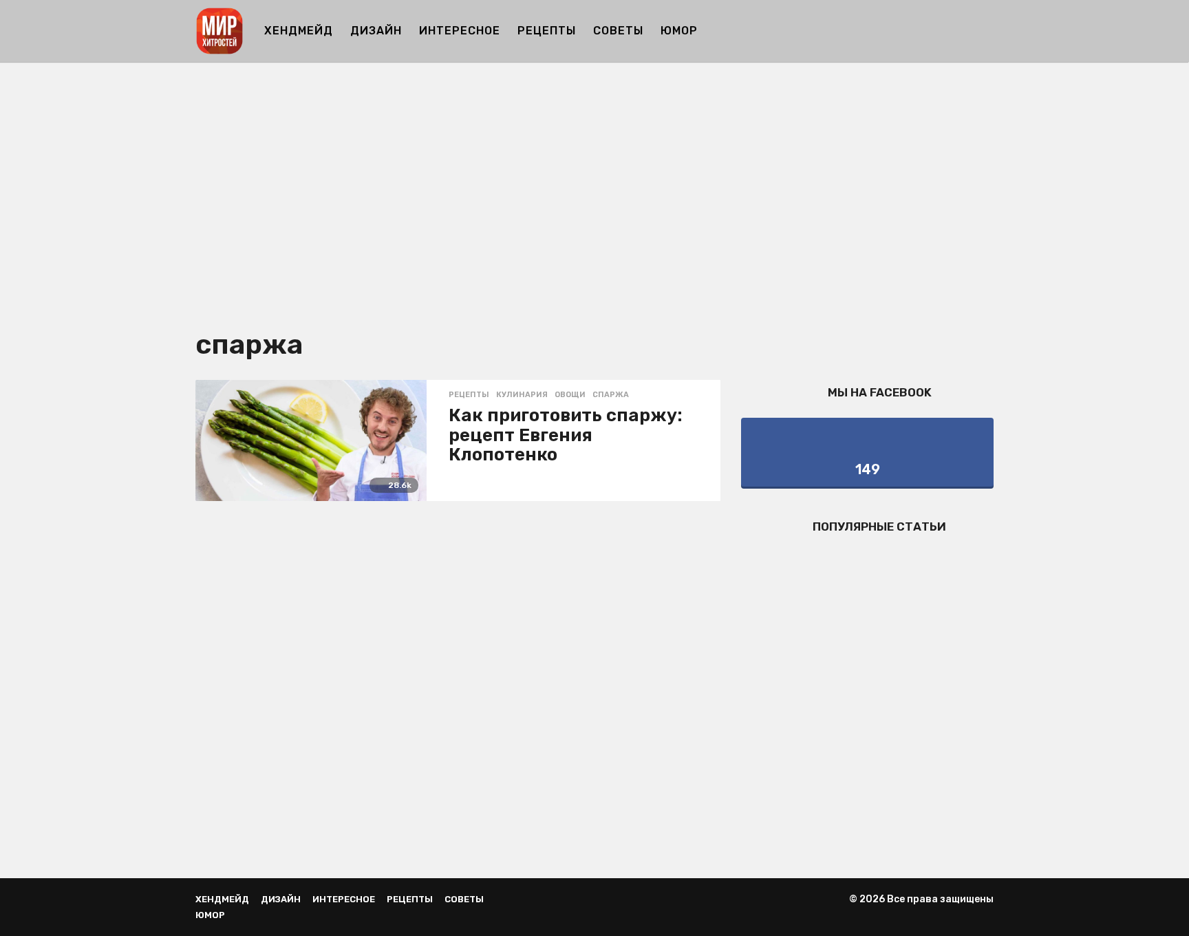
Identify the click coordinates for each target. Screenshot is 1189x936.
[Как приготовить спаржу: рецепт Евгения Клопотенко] (311, 440)
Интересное (459, 30)
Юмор (679, 30)
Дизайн (376, 30)
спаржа (610, 395)
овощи (570, 395)
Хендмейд (298, 30)
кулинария (522, 395)
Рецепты (546, 30)
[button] (985, 31)
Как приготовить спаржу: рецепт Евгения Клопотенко (566, 435)
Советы (618, 30)
